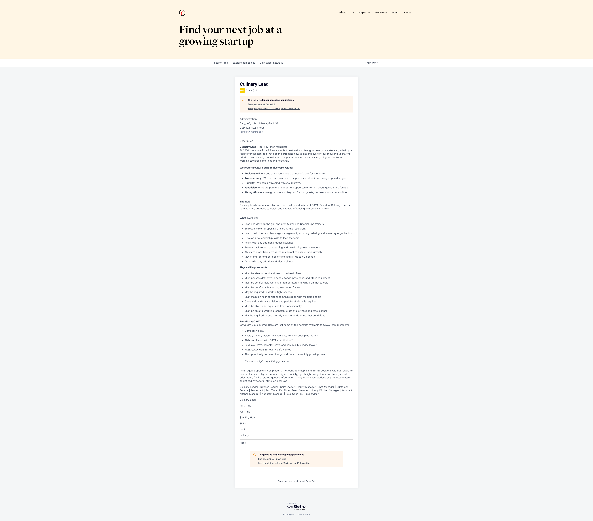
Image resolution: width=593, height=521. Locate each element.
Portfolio (381, 12)
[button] (360, 13)
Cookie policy (304, 514)
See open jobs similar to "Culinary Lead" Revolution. (274, 108)
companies (244, 62)
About (343, 12)
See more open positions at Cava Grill (296, 481)
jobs (221, 62)
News (407, 12)
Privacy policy (289, 514)
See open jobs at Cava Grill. (262, 104)
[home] (182, 13)
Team (395, 12)
